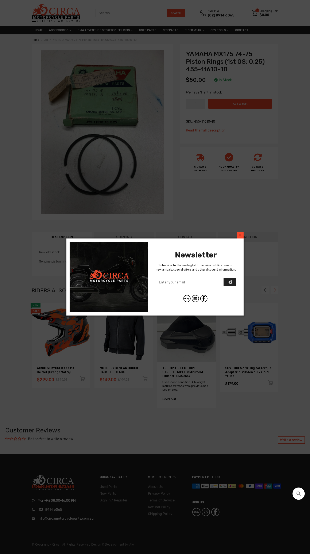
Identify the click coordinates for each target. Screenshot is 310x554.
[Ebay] (187, 298)
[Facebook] (204, 298)
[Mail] (195, 298)
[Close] (240, 235)
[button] (298, 494)
